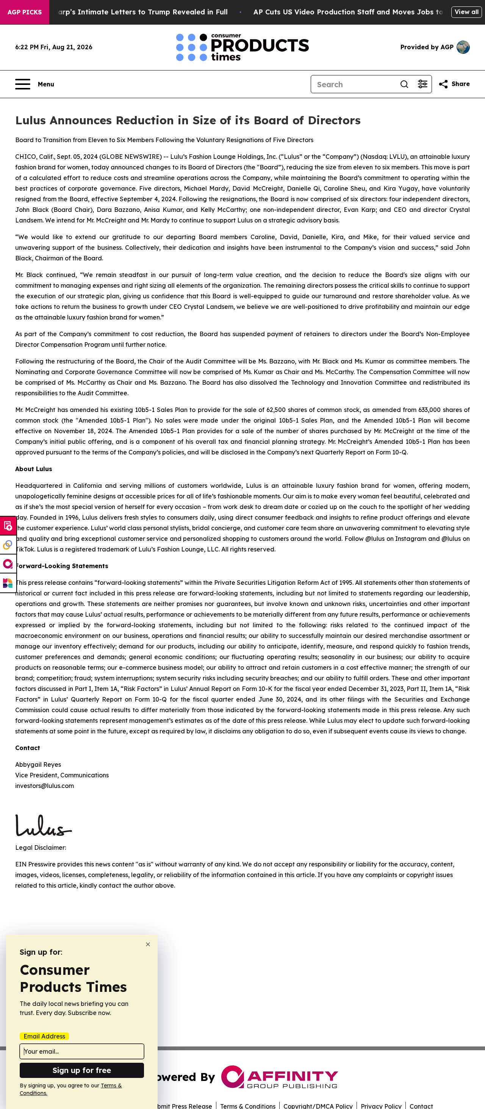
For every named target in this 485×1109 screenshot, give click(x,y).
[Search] (404, 84)
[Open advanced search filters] (422, 84)
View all (467, 12)
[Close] (148, 944)
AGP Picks (25, 12)
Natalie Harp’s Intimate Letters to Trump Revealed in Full (126, 12)
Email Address (44, 1036)
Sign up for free (82, 1070)
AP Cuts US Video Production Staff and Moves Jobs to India (358, 12)
